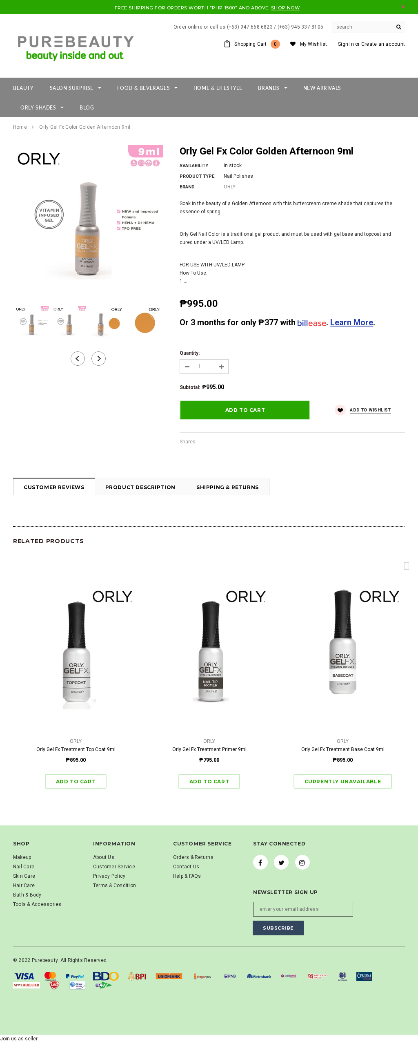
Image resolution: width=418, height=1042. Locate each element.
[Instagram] (302, 862)
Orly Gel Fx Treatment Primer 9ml (209, 749)
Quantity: (190, 353)
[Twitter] (281, 862)
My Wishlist (313, 44)
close (403, 7)
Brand (187, 187)
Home (20, 127)
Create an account (383, 44)
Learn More (351, 322)
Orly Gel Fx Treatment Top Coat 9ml (76, 749)
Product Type (197, 176)
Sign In (346, 44)
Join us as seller (19, 1039)
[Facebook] (260, 862)
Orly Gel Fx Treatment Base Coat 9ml (343, 749)
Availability (194, 165)
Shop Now (285, 8)
